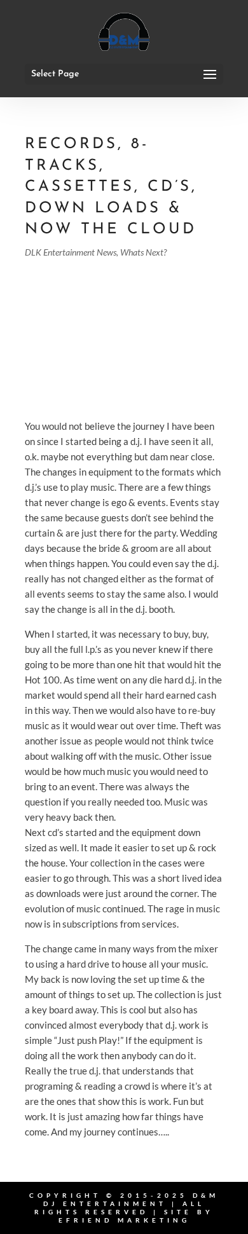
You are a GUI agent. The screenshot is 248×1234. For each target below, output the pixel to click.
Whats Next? (143, 252)
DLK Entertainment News (70, 252)
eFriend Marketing (124, 1220)
